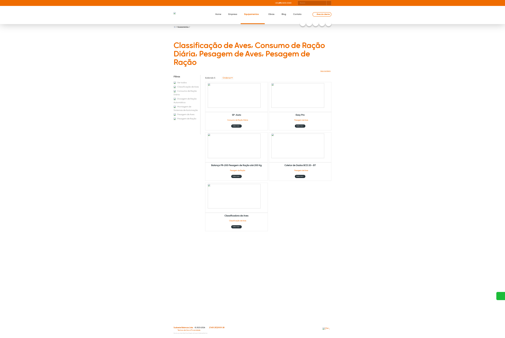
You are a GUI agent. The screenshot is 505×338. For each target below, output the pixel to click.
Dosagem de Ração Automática (185, 101)
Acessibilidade (8, 320)
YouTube (316, 23)
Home (218, 14)
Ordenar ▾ (228, 78)
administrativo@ (312, 255)
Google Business (303, 23)
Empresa (232, 14)
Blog (284, 14)
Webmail (232, 261)
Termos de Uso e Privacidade (189, 330)
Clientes (179, 307)
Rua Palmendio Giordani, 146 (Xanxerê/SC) (305, 266)
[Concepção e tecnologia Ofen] (327, 328)
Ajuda (231, 270)
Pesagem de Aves (186, 115)
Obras (271, 14)
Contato (297, 14)
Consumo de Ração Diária (185, 93)
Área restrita (234, 280)
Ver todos (182, 83)
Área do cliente (323, 14)
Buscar (328, 3)
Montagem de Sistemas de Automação (186, 108)
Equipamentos (251, 14)
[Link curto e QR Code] (8, 331)
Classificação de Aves (188, 87)
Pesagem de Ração (186, 119)
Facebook (328, 23)
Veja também (325, 71)
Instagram (322, 23)
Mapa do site (234, 275)
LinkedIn (309, 23)
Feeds (231, 266)
